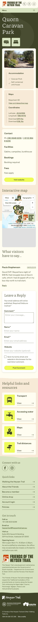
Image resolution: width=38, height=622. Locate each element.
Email (7, 337)
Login (29, 4)
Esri (22, 223)
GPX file (20, 119)
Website (8, 347)
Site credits (22, 617)
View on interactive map (18, 103)
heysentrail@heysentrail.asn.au (14, 528)
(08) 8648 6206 (14, 138)
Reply (4, 285)
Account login (8, 502)
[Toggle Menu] (34, 10)
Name (7, 327)
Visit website (19, 180)
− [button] (32, 207)
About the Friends (10, 487)
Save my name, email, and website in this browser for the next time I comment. (19, 359)
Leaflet (10, 223)
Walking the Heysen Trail (13, 482)
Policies (5, 507)
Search (24, 4)
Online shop (7, 497)
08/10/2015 (31, 267)
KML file (20, 121)
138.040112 (21, 116)
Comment (9, 311)
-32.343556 (20, 113)
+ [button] (32, 203)
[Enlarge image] (19, 59)
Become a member (10, 492)
